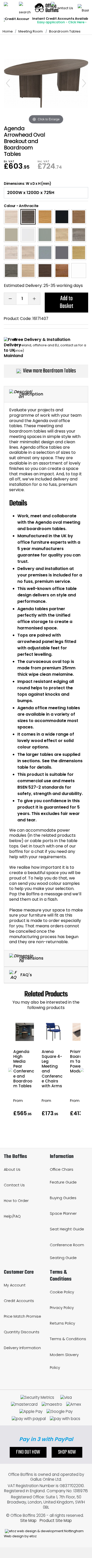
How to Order (16, 1200)
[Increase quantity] (34, 299)
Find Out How (28, 1452)
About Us (12, 1169)
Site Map (28, 1520)
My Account (15, 1285)
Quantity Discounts (21, 1332)
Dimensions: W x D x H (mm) (27, 183)
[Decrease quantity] (10, 299)
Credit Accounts (19, 1300)
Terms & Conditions (68, 1338)
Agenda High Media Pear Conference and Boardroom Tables (23, 1069)
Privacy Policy (62, 1307)
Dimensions (31, 958)
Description (31, 394)
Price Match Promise (22, 1316)
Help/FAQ (12, 1216)
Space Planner (63, 1213)
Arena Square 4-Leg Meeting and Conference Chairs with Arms (52, 1069)
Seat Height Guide (67, 1229)
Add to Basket (66, 302)
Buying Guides (63, 1197)
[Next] (84, 83)
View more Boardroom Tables (49, 371)
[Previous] (8, 83)
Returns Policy (62, 1323)
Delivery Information (22, 1347)
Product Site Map (56, 1520)
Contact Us (14, 1185)
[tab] (46, 394)
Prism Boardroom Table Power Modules (79, 1061)
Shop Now (67, 1452)
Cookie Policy (62, 1292)
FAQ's (25, 974)
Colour (10, 205)
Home (8, 31)
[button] (10, 1070)
